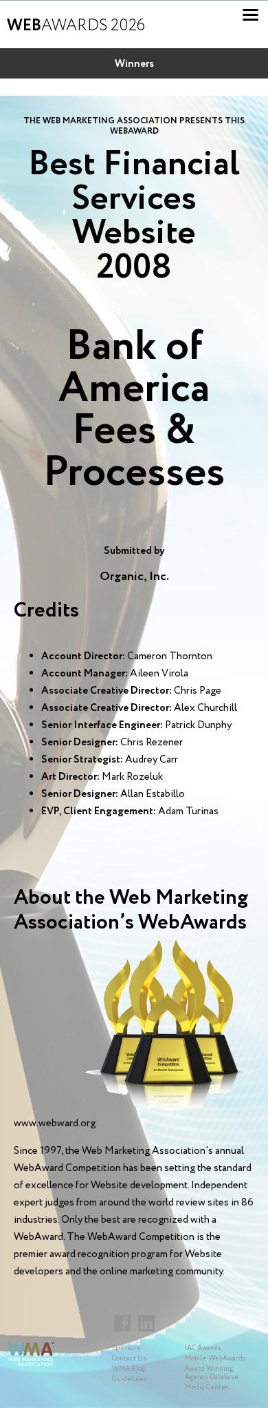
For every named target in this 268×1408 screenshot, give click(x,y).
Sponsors (126, 1348)
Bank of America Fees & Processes (134, 410)
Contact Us (129, 1359)
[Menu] (250, 14)
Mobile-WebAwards (215, 1359)
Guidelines (129, 1379)
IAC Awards (203, 1348)
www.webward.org (55, 1123)
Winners (134, 64)
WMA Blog (128, 1369)
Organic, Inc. (134, 577)
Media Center (206, 1388)
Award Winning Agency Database (211, 1373)
